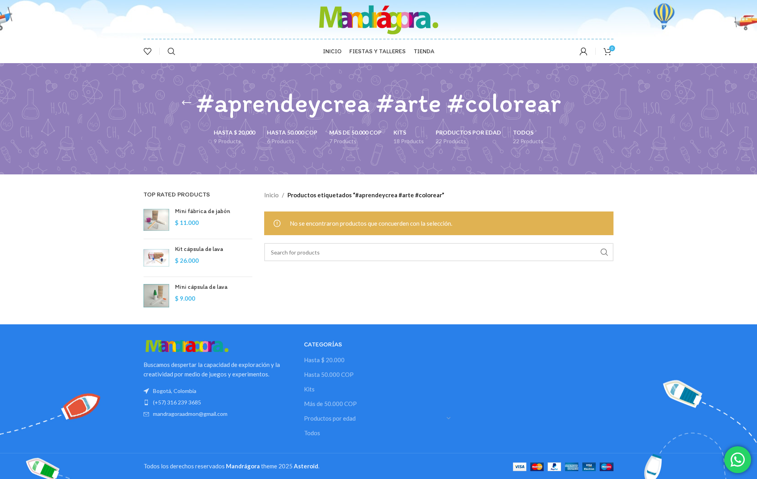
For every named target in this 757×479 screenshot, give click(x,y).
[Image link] (187, 344)
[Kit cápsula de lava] (156, 258)
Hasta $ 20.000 (324, 359)
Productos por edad (330, 418)
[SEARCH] (604, 252)
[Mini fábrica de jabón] (156, 220)
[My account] (583, 51)
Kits (309, 389)
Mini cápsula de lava (201, 286)
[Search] (171, 51)
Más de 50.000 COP (330, 403)
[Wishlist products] (147, 51)
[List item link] (218, 402)
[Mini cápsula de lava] (156, 296)
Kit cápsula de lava (199, 249)
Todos (312, 432)
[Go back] (186, 103)
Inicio (271, 194)
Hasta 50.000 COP (329, 374)
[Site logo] (378, 18)
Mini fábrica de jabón (202, 211)
